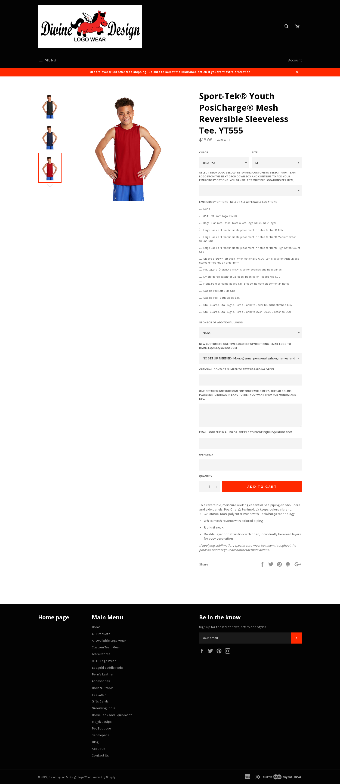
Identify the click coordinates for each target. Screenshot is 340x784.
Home (96, 627)
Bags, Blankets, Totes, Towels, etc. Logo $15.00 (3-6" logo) (239, 223)
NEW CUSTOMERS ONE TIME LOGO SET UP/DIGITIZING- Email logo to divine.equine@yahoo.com (245, 345)
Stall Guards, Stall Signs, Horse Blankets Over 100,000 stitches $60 (247, 311)
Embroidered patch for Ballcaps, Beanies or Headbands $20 (241, 276)
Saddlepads (100, 735)
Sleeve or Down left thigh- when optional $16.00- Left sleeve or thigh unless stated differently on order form (249, 260)
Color (203, 152)
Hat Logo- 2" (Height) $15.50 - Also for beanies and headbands (242, 269)
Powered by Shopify (103, 777)
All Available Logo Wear (109, 641)
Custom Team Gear (106, 647)
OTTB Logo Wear (104, 661)
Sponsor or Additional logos (221, 322)
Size (255, 152)
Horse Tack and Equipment (112, 715)
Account (295, 60)
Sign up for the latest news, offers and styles (232, 627)
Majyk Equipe (101, 722)
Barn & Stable (102, 688)
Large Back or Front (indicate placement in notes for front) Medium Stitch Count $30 (248, 239)
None (206, 208)
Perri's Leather (103, 674)
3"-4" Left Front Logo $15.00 (220, 216)
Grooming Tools (103, 708)
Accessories (101, 681)
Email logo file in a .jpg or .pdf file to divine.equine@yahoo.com (245, 432)
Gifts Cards (100, 701)
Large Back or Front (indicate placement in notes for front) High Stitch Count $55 (249, 249)
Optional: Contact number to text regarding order (237, 369)
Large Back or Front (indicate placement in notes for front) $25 (243, 230)
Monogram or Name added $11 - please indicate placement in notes (246, 283)
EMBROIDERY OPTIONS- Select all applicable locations (238, 202)
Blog (95, 742)
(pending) (206, 454)
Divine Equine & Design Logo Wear (70, 777)
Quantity (205, 476)
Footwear (99, 695)
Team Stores (101, 654)
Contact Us (100, 755)
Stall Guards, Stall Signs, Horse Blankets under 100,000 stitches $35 (247, 305)
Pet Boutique (101, 728)
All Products (101, 634)
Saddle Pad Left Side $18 (219, 290)
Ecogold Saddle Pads (107, 668)
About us (98, 749)
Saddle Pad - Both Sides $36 (221, 297)
